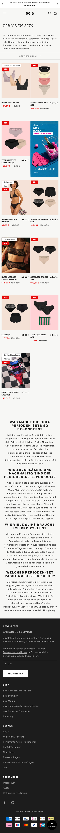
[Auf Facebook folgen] (4, 802)
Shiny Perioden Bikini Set (9, 220)
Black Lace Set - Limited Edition (9, 278)
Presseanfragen (11, 757)
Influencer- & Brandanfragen (18, 762)
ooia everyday (10, 695)
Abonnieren (16, 674)
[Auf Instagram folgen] (12, 802)
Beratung (8, 716)
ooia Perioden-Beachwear (16, 711)
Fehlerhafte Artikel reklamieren (19, 741)
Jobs (5, 767)
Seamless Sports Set (39, 278)
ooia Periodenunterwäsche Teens (21, 706)
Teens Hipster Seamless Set (9, 161)
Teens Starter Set (38, 336)
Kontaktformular (12, 747)
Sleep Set (7, 335)
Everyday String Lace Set (10, 393)
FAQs (6, 731)
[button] (52, 825)
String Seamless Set (39, 104)
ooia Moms (9, 700)
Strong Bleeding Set (39, 220)
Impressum (9, 782)
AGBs (6, 787)
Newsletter (9, 752)
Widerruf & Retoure (13, 736)
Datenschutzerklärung (15, 652)
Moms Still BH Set (10, 103)
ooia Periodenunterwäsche (17, 690)
